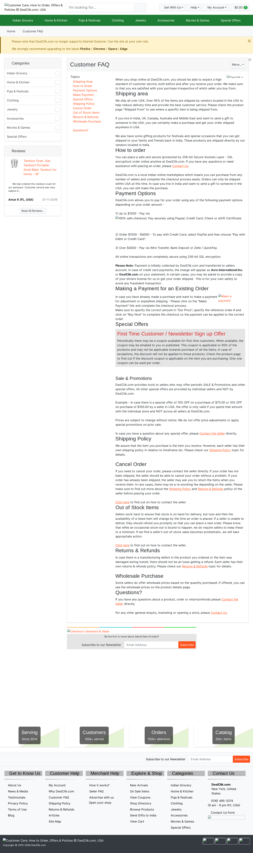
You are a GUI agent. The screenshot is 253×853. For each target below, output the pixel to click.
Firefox (85, 49)
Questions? (80, 130)
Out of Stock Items (86, 112)
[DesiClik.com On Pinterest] (23, 759)
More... (237, 64)
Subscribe (187, 645)
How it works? (99, 785)
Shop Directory (140, 803)
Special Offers (231, 20)
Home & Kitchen (56, 20)
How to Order (82, 86)
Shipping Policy (84, 103)
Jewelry (140, 20)
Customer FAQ (59, 797)
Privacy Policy (18, 803)
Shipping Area (83, 81)
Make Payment (83, 95)
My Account (57, 785)
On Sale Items (139, 791)
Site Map (55, 821)
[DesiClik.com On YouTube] (39, 759)
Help (193, 7)
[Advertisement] (32, 243)
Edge (124, 49)
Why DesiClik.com (61, 791)
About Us (14, 785)
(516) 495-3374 (222, 801)
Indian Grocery (23, 20)
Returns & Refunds (86, 117)
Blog (11, 815)
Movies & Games (197, 20)
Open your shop (99, 802)
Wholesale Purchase (87, 121)
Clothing (118, 20)
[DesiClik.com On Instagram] (31, 759)
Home (11, 31)
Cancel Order (82, 108)
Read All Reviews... (32, 210)
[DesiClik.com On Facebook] (15, 759)
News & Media (18, 791)
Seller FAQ (96, 791)
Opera (112, 49)
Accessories (166, 20)
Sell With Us (172, 7)
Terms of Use (17, 809)
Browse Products (142, 809)
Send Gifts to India (143, 815)
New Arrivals (139, 785)
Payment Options (85, 90)
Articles (54, 815)
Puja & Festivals (89, 20)
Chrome (99, 49)
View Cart (137, 821)
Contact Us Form (222, 812)
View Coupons (140, 797)
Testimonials (16, 797)
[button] (215, 7)
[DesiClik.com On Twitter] (7, 759)
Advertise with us (101, 797)
